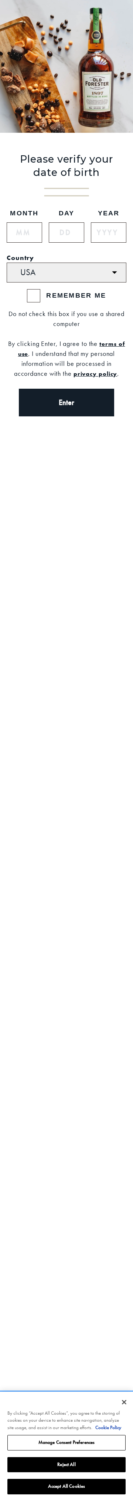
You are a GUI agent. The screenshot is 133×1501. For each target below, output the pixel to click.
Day (67, 213)
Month (24, 213)
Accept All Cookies (66, 1486)
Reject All (66, 1464)
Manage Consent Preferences (66, 1442)
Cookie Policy (108, 1428)
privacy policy (95, 373)
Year (109, 213)
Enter (66, 402)
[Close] (124, 1402)
